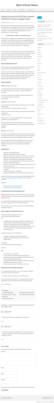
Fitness (38, 61)
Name (2, 367)
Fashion (38, 58)
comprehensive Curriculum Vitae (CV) (10, 177)
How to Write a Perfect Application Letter (12, 187)
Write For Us (22, 9)
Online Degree (40, 86)
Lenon (4, 22)
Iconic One (38, 401)
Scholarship (39, 97)
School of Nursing (41, 107)
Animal (38, 49)
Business (39, 52)
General (39, 68)
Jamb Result (30, 9)
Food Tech (39, 63)
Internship (39, 77)
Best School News (27, 4)
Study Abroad (40, 113)
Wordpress (51, 401)
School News (40, 104)
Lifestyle (39, 81)
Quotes (38, 91)
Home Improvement (41, 72)
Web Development (41, 123)
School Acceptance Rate (42, 100)
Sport (38, 111)
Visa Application (40, 120)
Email (2, 373)
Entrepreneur (40, 56)
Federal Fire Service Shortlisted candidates (13, 257)
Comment (3, 351)
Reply (2, 321)
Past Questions (40, 88)
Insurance (39, 74)
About (15, 9)
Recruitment (7, 284)
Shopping (39, 109)
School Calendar (40, 102)
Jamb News (39, 79)
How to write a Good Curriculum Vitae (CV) (13, 185)
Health (38, 70)
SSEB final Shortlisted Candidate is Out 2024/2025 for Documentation (26, 294)
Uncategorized (40, 118)
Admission (39, 47)
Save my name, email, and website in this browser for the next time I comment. (18, 387)
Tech (38, 116)
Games (38, 65)
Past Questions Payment (42, 36)
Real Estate (39, 93)
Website (3, 379)
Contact (9, 9)
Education (39, 54)
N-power (39, 84)
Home (2, 9)
